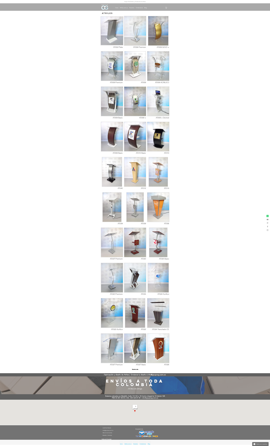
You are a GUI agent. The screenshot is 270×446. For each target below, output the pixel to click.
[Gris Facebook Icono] (267, 226)
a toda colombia (140, 382)
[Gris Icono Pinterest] (267, 223)
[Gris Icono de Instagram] (267, 230)
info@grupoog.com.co (157, 375)
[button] (166, 8)
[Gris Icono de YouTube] (267, 219)
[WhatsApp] (267, 216)
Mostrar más (135, 369)
